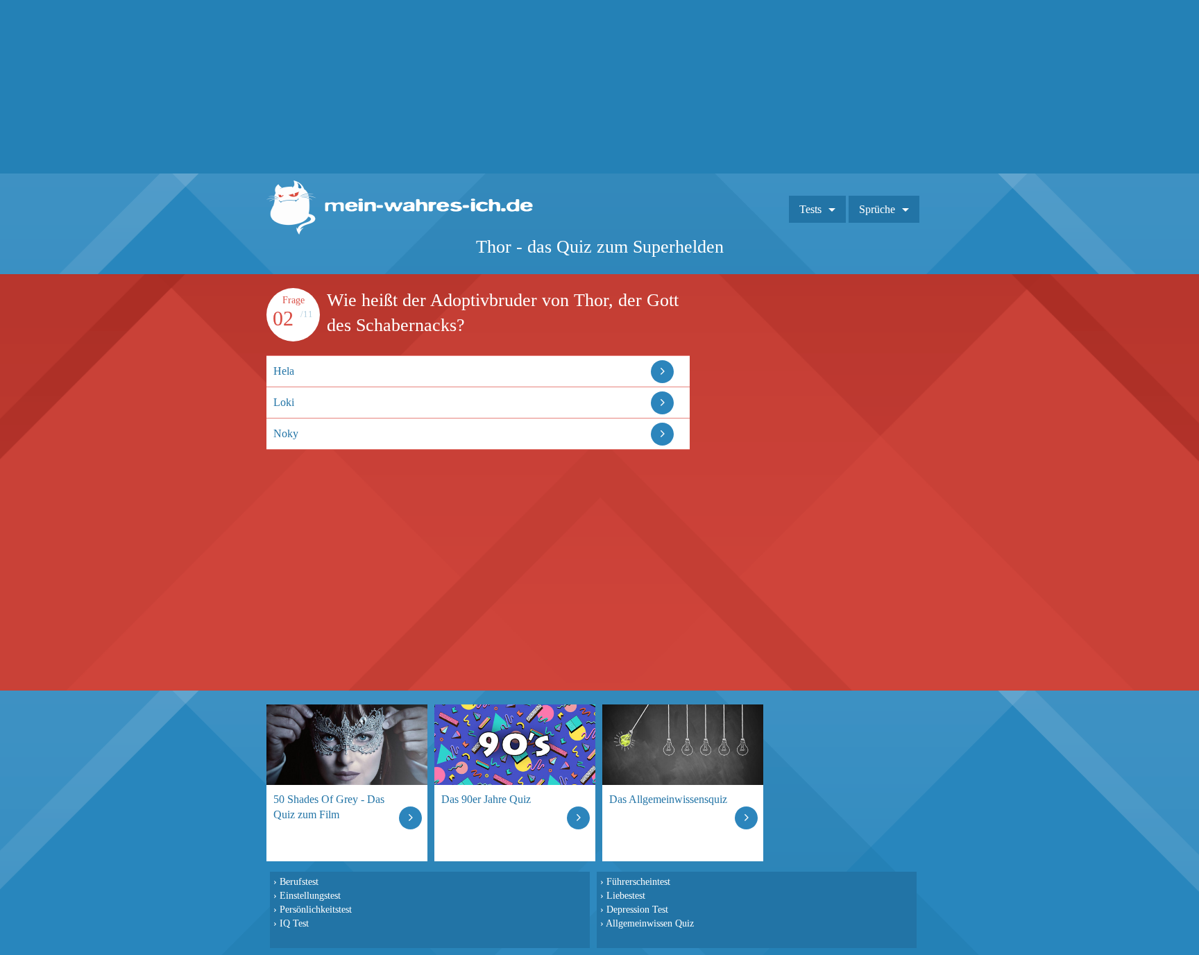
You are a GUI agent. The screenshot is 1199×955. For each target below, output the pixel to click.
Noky (285, 433)
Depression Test (637, 909)
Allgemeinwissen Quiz (650, 923)
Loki (283, 402)
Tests (810, 209)
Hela (283, 371)
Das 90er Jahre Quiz (486, 799)
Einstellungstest (310, 895)
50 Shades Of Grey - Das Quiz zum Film (328, 806)
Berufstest (299, 881)
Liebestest (625, 895)
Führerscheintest (638, 881)
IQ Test (294, 923)
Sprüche (877, 209)
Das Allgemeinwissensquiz (668, 799)
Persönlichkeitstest (316, 909)
